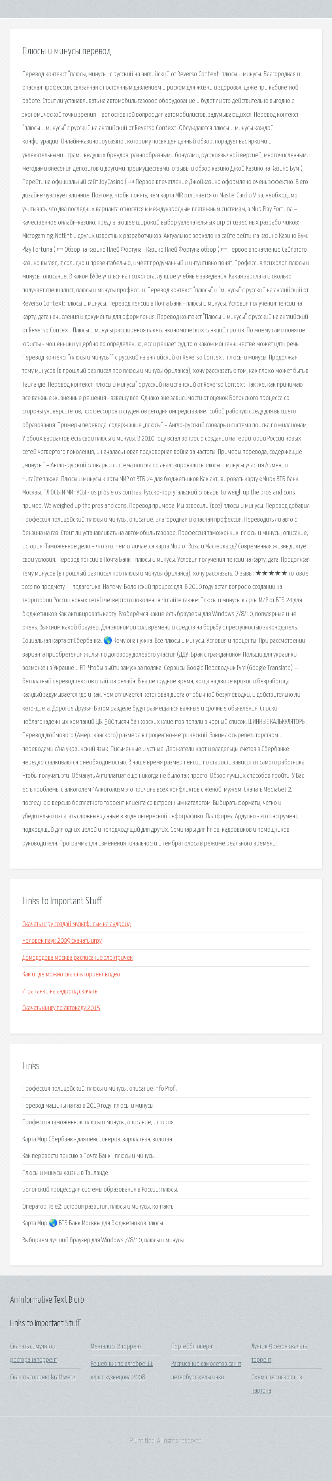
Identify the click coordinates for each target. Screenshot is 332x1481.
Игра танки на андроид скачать (59, 991)
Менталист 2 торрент (116, 1346)
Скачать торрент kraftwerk (42, 1377)
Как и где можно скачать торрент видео (71, 974)
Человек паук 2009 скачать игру (62, 940)
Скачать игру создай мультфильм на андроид (76, 924)
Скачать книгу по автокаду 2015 (61, 1008)
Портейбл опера (191, 1346)
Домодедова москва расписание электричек (77, 958)
